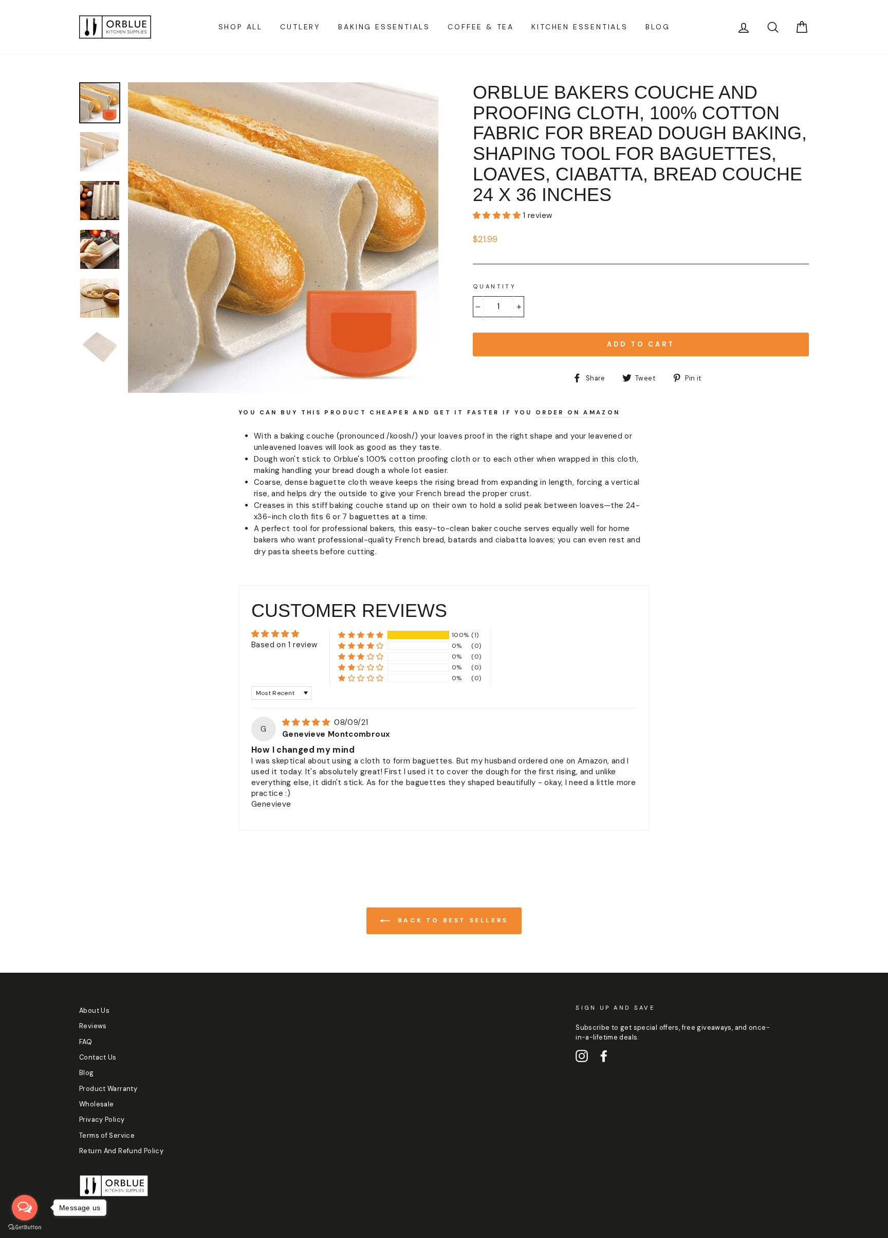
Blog (657, 26)
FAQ (85, 1041)
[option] (283, 237)
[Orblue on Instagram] (582, 1056)
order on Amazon (577, 412)
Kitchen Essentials (579, 26)
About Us (94, 1010)
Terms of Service (107, 1135)
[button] (498, 215)
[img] (307, 722)
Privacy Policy (101, 1119)
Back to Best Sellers (451, 920)
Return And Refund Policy (121, 1150)
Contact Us (98, 1057)
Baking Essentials (384, 26)
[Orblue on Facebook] (604, 1056)
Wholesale (96, 1104)
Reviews (93, 1026)
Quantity (494, 286)
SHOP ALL (240, 26)
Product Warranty (108, 1088)
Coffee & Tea (481, 26)
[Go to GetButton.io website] (24, 1227)
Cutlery (300, 26)
